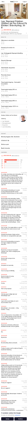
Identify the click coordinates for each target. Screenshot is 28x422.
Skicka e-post (5, 144)
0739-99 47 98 (5, 140)
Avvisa (7, 419)
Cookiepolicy (17, 415)
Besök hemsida (5, 148)
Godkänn (20, 419)
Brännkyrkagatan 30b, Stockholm (10, 137)
